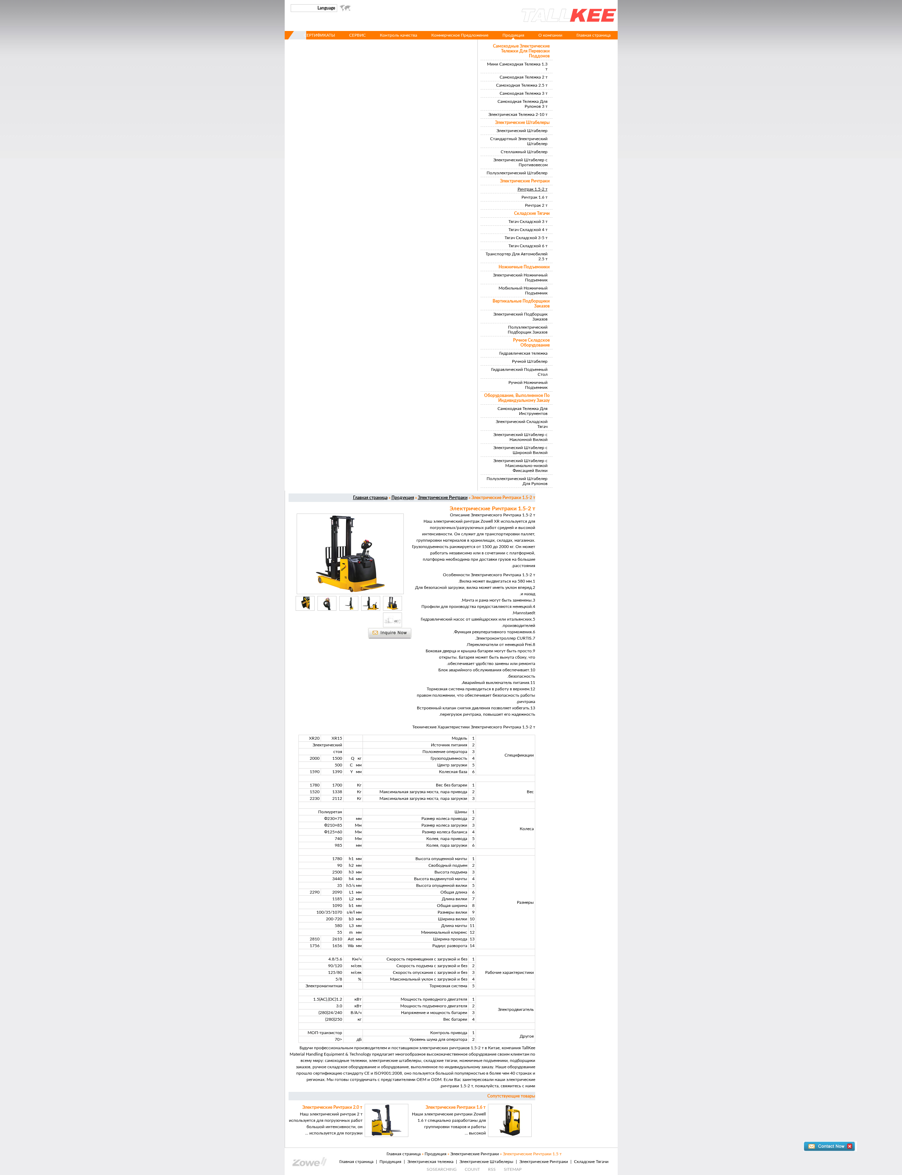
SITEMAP (512, 1169)
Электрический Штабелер (522, 131)
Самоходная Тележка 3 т (524, 93)
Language (326, 8)
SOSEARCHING (442, 1169)
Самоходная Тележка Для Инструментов (523, 411)
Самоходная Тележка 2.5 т (522, 85)
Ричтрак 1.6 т (534, 197)
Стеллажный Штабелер (524, 152)
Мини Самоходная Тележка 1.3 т (517, 66)
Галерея (603, 44)
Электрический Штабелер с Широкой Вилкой (520, 450)
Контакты (572, 44)
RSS (492, 1169)
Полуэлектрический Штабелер (517, 173)
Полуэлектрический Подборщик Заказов (528, 329)
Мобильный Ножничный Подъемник (523, 290)
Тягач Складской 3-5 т (526, 238)
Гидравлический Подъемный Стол (519, 372)
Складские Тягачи (532, 213)
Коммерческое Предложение (459, 35)
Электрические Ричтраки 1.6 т (456, 1107)
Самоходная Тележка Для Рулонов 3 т (523, 103)
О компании (550, 35)
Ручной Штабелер (530, 361)
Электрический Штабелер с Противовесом (520, 162)
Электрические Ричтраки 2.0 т (332, 1107)
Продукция (513, 35)
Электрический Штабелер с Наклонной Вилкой (520, 437)
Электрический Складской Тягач (522, 424)
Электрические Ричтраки (525, 181)
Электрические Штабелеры (522, 122)
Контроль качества (398, 35)
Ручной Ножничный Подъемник (528, 385)
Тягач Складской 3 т (528, 221)
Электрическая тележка (430, 1162)
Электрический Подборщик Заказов (520, 316)
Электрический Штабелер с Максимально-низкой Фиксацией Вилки (520, 466)
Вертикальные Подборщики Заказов (521, 303)
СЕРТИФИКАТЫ (319, 35)
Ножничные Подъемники (524, 267)
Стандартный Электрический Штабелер (519, 141)
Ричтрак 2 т (536, 205)
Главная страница (593, 35)
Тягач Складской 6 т (528, 246)
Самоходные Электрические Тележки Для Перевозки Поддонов (521, 51)
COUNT (472, 1169)
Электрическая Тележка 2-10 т (518, 114)
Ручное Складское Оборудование (531, 342)
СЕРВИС (357, 35)
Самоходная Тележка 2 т (524, 77)
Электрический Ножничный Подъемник (520, 277)
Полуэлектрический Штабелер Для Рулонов (517, 481)
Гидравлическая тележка (523, 353)
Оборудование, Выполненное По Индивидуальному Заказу (517, 398)
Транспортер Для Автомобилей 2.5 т (517, 256)
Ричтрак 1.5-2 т (533, 189)
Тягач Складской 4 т (528, 230)
